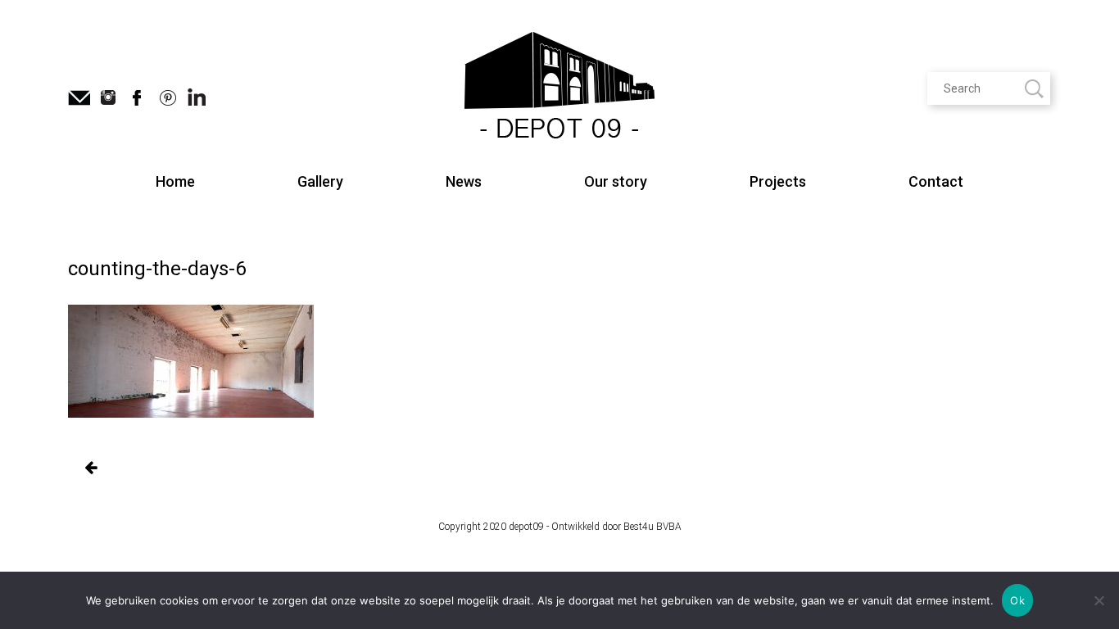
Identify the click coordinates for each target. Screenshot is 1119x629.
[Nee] (1098, 600)
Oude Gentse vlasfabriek (90, 468)
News (464, 181)
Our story (615, 181)
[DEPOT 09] (559, 87)
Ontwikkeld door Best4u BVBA (616, 526)
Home (175, 181)
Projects (778, 181)
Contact (935, 181)
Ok (1017, 600)
